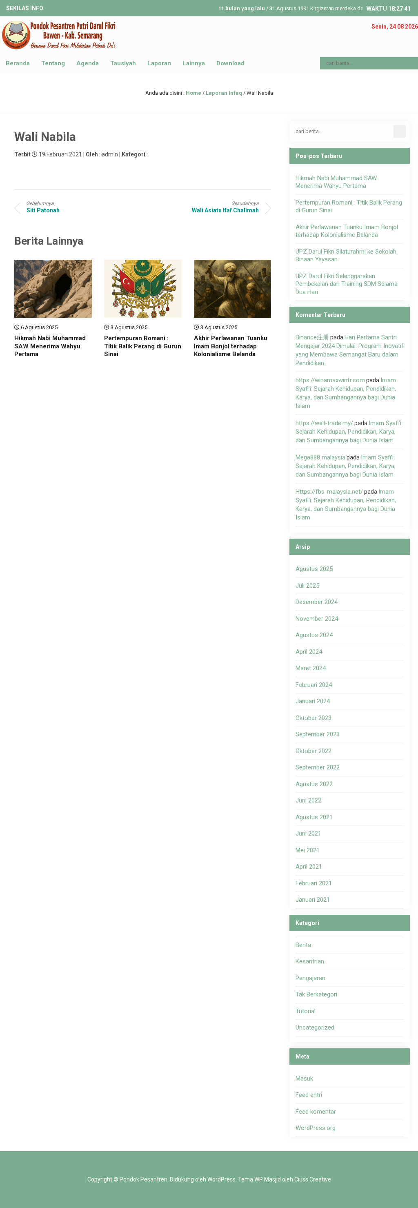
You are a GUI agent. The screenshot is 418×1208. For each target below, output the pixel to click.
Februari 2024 (314, 685)
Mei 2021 (308, 850)
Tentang (53, 63)
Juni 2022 (308, 800)
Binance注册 (312, 337)
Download (230, 63)
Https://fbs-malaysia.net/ (329, 491)
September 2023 (318, 734)
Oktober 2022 (313, 751)
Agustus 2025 (314, 569)
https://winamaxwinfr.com (330, 380)
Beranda (18, 63)
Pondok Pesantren (143, 1179)
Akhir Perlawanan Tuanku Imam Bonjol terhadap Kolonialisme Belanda (230, 346)
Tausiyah (123, 63)
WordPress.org (316, 1128)
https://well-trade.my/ (324, 423)
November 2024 (317, 618)
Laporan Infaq (224, 93)
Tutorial (306, 1011)
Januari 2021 (313, 899)
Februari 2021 (314, 883)
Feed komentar (316, 1111)
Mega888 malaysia (320, 457)
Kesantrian (310, 961)
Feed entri (309, 1095)
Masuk (304, 1078)
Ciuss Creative (312, 1179)
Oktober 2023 (313, 718)
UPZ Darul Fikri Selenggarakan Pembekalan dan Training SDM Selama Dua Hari (347, 284)
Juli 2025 (307, 585)
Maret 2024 (311, 668)
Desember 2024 (317, 602)
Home (193, 93)
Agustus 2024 (314, 635)
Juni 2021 (308, 833)
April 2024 (309, 651)
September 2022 (318, 767)
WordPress (221, 1179)
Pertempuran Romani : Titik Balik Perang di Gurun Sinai (142, 346)
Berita (303, 945)
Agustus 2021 (314, 817)
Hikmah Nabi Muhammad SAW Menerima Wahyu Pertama (50, 346)
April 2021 (309, 866)
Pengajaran (310, 978)
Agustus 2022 (314, 784)
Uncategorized (315, 1027)
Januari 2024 (313, 701)
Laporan (159, 63)
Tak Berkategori (316, 994)
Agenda (87, 63)
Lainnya (193, 63)
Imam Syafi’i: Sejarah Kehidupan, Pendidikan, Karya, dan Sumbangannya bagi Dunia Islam (349, 431)
